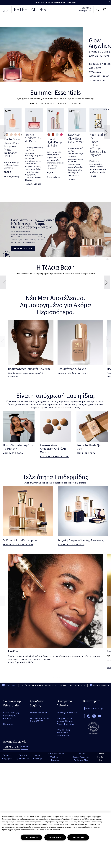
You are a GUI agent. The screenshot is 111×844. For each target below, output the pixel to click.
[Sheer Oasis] (57, 134)
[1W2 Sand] (32, 308)
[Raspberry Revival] (61, 134)
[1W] (75, 308)
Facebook (84, 788)
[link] (13, 120)
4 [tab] (58, 750)
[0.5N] (71, 308)
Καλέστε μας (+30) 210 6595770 (39, 790)
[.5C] (49, 308)
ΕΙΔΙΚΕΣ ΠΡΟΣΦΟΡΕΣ (71, 757)
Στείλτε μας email (38, 785)
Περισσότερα (63, 807)
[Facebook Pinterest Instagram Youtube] (94, 787)
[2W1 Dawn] (92, 308)
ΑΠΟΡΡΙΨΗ (55, 837)
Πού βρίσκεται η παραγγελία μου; (65, 790)
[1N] (62, 308)
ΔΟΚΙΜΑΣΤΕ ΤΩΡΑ (13, 525)
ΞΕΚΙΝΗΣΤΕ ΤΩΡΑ (86, 525)
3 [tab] (57, 453)
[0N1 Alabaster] (11, 134)
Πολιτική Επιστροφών (67, 785)
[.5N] (54, 308)
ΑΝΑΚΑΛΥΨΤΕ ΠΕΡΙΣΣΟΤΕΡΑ (18, 617)
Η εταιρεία (8, 796)
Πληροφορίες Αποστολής (63, 802)
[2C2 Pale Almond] (36, 308)
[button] (33, 104)
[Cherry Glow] (53, 134)
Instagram (94, 788)
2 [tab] (55, 453)
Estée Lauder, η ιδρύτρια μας (11, 785)
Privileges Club (85, 11)
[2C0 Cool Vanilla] (19, 134)
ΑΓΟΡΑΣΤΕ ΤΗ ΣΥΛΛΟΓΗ (71, 617)
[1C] (58, 308)
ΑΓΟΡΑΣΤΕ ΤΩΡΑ (23, 248)
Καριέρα (7, 790)
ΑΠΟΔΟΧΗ (78, 837)
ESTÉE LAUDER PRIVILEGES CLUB (38, 757)
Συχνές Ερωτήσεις (66, 796)
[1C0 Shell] (15, 134)
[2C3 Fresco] (41, 308)
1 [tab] (53, 453)
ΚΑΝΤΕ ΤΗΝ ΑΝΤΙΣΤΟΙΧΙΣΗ (54, 529)
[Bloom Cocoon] (48, 134)
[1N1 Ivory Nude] (7, 134)
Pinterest (88, 788)
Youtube (99, 788)
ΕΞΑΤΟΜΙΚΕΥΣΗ (31, 837)
